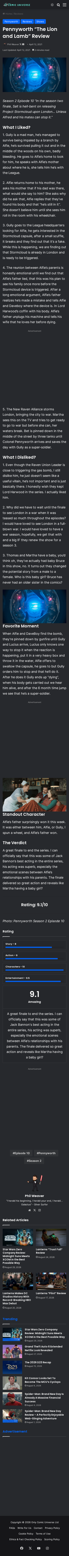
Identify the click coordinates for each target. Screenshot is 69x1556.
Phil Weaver (13, 44)
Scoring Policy (52, 1539)
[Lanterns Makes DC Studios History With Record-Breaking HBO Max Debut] (18, 1281)
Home (8, 13)
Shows (40, 21)
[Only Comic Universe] (17, 4)
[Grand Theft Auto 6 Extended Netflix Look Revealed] (12, 1351)
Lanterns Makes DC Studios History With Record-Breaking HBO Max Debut (17, 1298)
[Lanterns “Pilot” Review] (51, 1281)
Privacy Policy (52, 1528)
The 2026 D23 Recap (38, 1362)
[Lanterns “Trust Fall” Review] (51, 1237)
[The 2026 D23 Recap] (12, 1367)
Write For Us (24, 1528)
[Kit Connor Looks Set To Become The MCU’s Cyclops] (12, 1383)
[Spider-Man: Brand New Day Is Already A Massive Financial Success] (12, 1399)
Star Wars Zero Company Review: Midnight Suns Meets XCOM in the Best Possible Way (16, 1256)
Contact (38, 1528)
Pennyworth (11, 21)
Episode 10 (22, 1153)
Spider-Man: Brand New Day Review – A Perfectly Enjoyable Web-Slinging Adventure (44, 1414)
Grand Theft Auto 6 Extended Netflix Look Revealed (43, 1348)
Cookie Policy (26, 1533)
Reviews (18, 13)
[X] (34, 1210)
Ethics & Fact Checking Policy (25, 1539)
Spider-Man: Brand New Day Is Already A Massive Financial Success (44, 1397)
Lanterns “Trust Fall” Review (49, 1251)
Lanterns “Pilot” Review (51, 1293)
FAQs (12, 1528)
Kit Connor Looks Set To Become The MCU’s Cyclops (43, 1380)
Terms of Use (43, 1533)
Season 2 (35, 1161)
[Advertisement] (34, 369)
